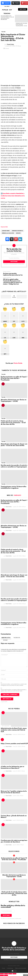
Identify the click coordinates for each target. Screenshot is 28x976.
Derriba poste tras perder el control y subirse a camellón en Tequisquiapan (14, 466)
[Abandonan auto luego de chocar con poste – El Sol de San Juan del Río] (14, 434)
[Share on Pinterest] (16, 239)
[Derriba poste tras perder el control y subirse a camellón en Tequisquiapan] (14, 456)
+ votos (6, 296)
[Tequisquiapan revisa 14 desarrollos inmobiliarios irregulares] (14, 477)
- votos (22, 296)
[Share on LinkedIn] (20, 239)
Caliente (3, 712)
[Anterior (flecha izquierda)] (2, 975)
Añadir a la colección (8, 233)
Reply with (7, 698)
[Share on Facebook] (7, 239)
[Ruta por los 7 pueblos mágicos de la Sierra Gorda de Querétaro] (14, 782)
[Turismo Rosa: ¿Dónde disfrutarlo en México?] (14, 806)
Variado (3, 374)
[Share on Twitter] (12, 239)
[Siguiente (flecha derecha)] (6, 975)
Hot (10, 10)
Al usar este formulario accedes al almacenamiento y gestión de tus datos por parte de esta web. (13, 690)
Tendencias (3, 383)
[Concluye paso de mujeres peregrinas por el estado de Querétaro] (14, 831)
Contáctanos (10, 968)
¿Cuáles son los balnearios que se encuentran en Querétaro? (12, 767)
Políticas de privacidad (20, 968)
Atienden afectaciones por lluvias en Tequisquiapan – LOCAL (21, 24)
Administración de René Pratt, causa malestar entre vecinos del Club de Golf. (14, 730)
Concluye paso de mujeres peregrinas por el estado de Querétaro (14, 841)
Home (3, 968)
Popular (5, 10)
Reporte (18, 233)
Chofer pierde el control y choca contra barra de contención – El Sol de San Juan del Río (13, 422)
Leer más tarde (5, 230)
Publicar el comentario (10, 694)
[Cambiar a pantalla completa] (6, 973)
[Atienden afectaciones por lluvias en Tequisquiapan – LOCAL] (14, 390)
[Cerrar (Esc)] (14, 973)
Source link (4, 227)
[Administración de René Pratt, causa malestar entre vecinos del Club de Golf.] (14, 719)
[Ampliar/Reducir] (2, 973)
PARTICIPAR (23, 9)
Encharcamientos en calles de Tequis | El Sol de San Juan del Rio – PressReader (14, 378)
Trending (7, 13)
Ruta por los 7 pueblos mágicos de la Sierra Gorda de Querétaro (14, 792)
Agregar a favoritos (17, 230)
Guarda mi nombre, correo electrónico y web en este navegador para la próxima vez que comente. (14, 685)
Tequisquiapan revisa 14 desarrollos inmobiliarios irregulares (13, 487)
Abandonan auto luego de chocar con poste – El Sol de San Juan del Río (14, 444)
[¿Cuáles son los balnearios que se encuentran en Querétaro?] (14, 757)
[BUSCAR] (15, 9)
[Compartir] (10, 973)
